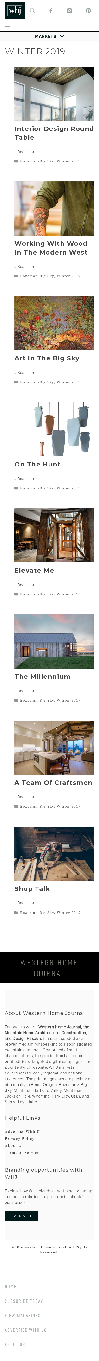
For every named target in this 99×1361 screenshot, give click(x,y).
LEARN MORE (21, 1216)
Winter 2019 (69, 161)
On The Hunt (37, 464)
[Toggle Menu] (49, 36)
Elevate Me (34, 570)
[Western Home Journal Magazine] (14, 10)
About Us (14, 1145)
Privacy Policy (19, 1138)
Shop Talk (32, 889)
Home (11, 1286)
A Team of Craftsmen (53, 782)
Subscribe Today (24, 1301)
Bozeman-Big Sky (37, 161)
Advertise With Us (23, 1131)
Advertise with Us (26, 1330)
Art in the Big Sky (47, 358)
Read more (27, 152)
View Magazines (23, 1315)
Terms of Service (22, 1152)
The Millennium (42, 676)
